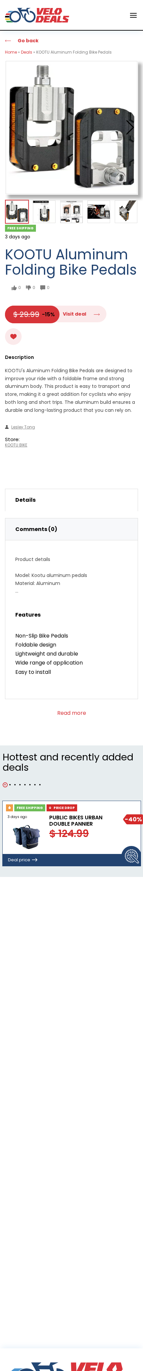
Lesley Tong (23, 427)
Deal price (19, 860)
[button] (130, 127)
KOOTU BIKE (16, 445)
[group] (71, 127)
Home (11, 52)
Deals (26, 52)
